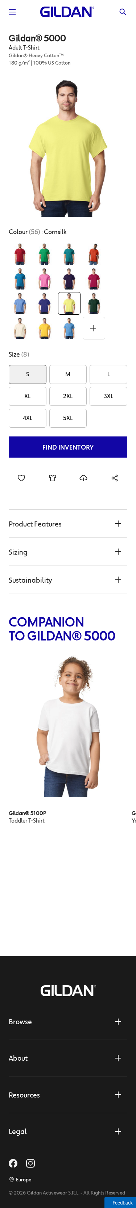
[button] (68, 523)
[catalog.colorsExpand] (94, 328)
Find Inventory (68, 447)
